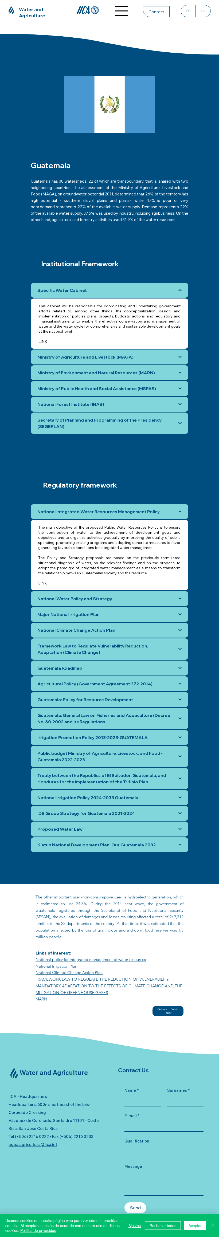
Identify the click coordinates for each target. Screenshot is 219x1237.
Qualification (136, 1141)
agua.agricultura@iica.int (33, 1144)
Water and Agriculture (32, 12)
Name (131, 1090)
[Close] (212, 1225)
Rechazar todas (163, 1225)
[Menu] (121, 11)
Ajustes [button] (134, 1225)
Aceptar (195, 1225)
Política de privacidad (38, 1230)
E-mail (131, 1115)
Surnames (178, 1090)
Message (133, 1166)
